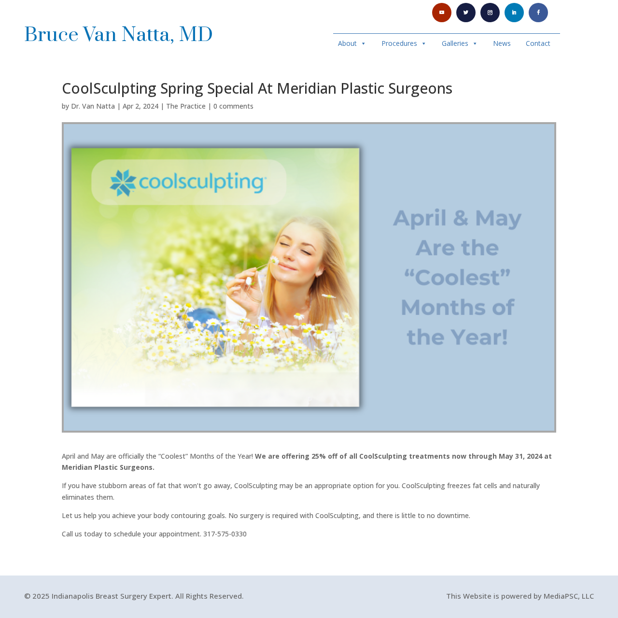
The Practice (186, 106)
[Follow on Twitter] (466, 12)
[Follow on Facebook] (538, 12)
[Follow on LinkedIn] (514, 12)
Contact (538, 43)
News (502, 43)
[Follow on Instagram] (490, 12)
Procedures (399, 43)
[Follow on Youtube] (441, 12)
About (347, 43)
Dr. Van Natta (93, 106)
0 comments (233, 106)
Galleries (455, 43)
